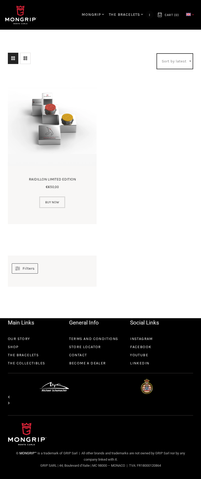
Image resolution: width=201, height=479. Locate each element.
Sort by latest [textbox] (174, 61)
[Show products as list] (25, 58)
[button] (100, 397)
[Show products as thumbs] (13, 58)
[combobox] (175, 61)
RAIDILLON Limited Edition (52, 179)
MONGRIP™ (28, 453)
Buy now (52, 202)
